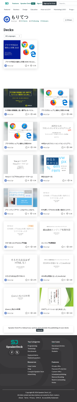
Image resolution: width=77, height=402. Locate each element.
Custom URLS (56, 371)
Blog (29, 369)
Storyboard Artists (58, 346)
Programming (32, 346)
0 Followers (44, 21)
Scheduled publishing (59, 374)
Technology (32, 348)
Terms (26, 398)
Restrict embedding (58, 380)
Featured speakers (34, 358)
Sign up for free (49, 3)
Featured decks (33, 355)
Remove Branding (58, 377)
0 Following (35, 21)
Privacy (32, 398)
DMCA (38, 398)
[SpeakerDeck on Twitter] (17, 352)
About (21, 398)
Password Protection (59, 369)
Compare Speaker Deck (36, 371)
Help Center (32, 366)
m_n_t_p (10, 65)
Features (15, 3)
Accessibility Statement (50, 398)
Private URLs (56, 366)
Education (34, 9)
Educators (55, 348)
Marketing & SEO (60, 9)
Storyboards (32, 351)
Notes (54, 382)
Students (55, 351)
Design (25, 9)
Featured (7, 9)
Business (16, 9)
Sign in (39, 3)
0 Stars (69, 20)
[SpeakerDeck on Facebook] (12, 352)
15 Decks (24, 21)
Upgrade (40, 330)
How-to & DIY (46, 9)
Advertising (32, 374)
